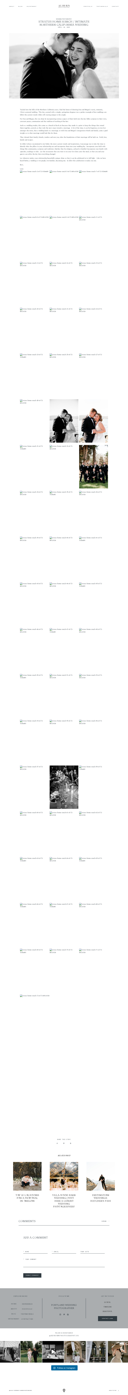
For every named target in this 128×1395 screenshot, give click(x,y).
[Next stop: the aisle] (31, 1352)
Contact (115, 6)
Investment (32, 6)
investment (13, 1319)
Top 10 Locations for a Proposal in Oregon (27, 1185)
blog (13, 1314)
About (11, 6)
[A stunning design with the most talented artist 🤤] (97, 1352)
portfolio (27, 1309)
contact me (27, 1319)
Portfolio (88, 6)
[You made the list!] (75, 1352)
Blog (20, 6)
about (14, 1309)
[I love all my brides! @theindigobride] (53, 1352)
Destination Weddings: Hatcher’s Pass (100, 1185)
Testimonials (102, 6)
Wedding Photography (64, 19)
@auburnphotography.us (64, 1335)
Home (13, 1304)
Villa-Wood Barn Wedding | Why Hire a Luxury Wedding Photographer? (64, 1185)
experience (27, 1304)
